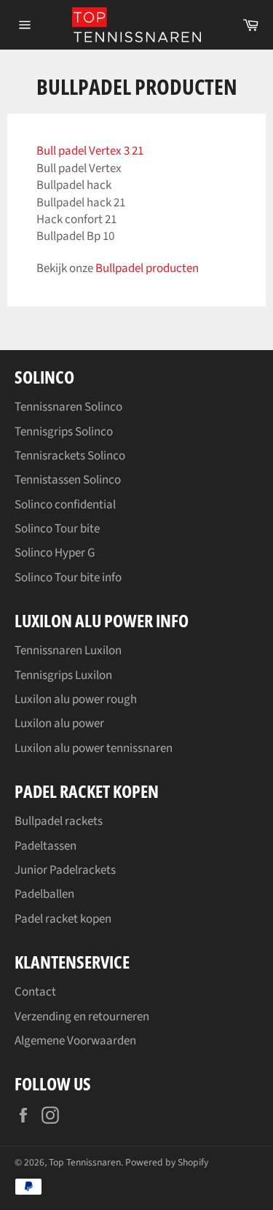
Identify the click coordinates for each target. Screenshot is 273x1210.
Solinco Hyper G (55, 553)
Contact (35, 992)
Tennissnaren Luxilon (68, 650)
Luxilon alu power (59, 723)
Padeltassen (45, 846)
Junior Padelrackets (65, 870)
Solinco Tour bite (57, 529)
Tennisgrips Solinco (64, 432)
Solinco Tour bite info (68, 577)
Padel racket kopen (63, 919)
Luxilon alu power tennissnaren (94, 748)
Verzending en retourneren (82, 1016)
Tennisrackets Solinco (70, 456)
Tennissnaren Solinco (68, 407)
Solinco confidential (65, 504)
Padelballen (44, 894)
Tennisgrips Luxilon (63, 675)
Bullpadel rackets (59, 821)
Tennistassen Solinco (68, 480)
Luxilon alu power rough (76, 699)
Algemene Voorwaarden (75, 1041)
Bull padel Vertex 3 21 (89, 151)
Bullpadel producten (147, 268)
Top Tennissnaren (85, 1162)
